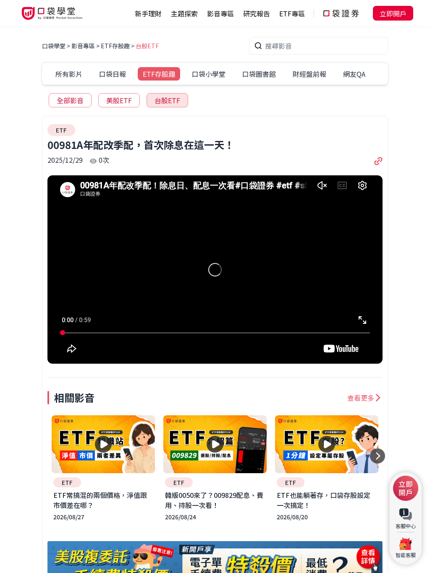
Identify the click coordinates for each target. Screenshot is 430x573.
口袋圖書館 (259, 74)
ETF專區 (292, 13)
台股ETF (147, 46)
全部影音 (70, 100)
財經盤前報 (309, 74)
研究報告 (256, 13)
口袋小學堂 (208, 74)
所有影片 (68, 74)
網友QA (354, 74)
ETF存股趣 (115, 46)
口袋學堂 (54, 46)
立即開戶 (393, 13)
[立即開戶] (405, 488)
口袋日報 (112, 74)
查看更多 (360, 398)
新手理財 (148, 13)
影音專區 (83, 46)
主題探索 (184, 13)
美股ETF (119, 100)
